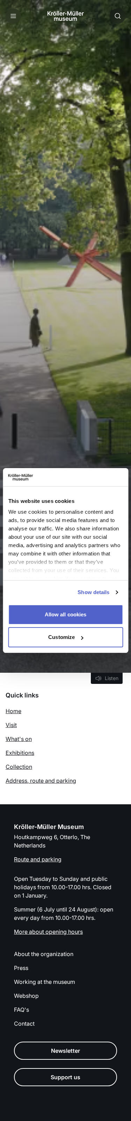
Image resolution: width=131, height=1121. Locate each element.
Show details (93, 592)
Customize (61, 637)
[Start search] (117, 16)
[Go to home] (66, 16)
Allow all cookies (66, 614)
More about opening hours (48, 931)
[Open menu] (13, 16)
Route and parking (37, 859)
